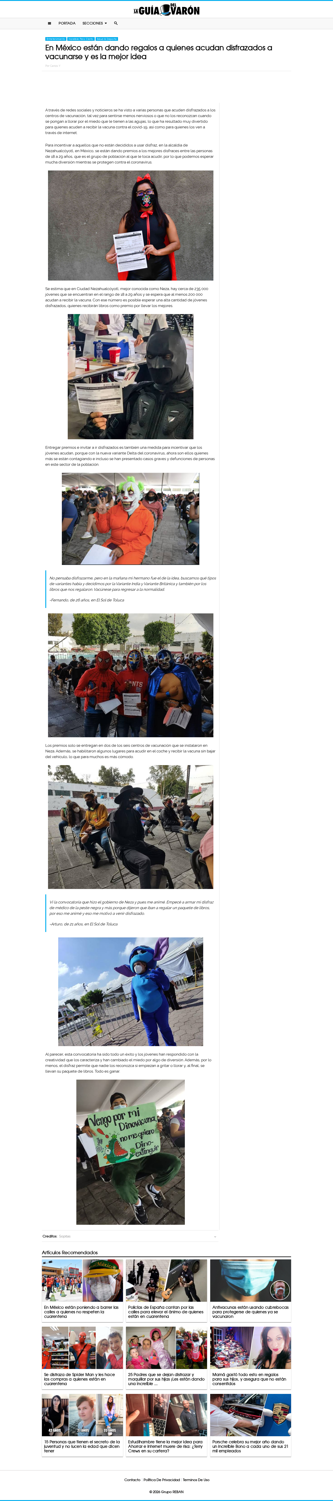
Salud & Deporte (107, 39)
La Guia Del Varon (166, 9)
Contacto (132, 1480)
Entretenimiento (56, 39)
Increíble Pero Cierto (81, 39)
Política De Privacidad (162, 1480)
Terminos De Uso (196, 1480)
